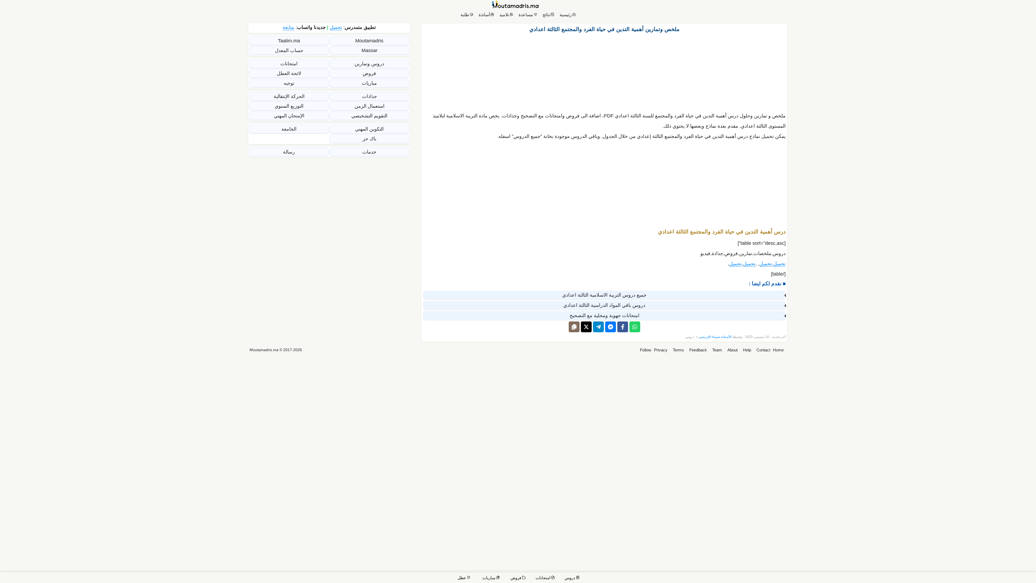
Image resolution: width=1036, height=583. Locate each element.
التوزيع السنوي (289, 106)
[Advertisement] (604, 71)
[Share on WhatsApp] (634, 326)
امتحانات (289, 63)
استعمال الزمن (369, 106)
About (732, 350)
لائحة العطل (289, 73)
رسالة (289, 152)
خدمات (369, 152)
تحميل (779, 263)
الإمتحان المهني (289, 115)
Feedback (698, 350)
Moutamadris (369, 40)
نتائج (546, 14)
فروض (369, 73)
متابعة (288, 27)
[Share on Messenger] (610, 326)
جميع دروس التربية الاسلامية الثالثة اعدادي (604, 295)
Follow (645, 350)
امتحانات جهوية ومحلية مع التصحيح (604, 315)
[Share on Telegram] (598, 326)
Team (717, 350)
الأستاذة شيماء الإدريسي (715, 337)
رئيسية (566, 14)
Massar (369, 50)
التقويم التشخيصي (369, 115)
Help (747, 350)
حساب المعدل (289, 50)
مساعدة (526, 14)
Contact (763, 350)
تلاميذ (504, 14)
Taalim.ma (289, 40)
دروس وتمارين (369, 63)
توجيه (289, 83)
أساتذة (484, 14)
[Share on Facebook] (622, 326)
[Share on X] (586, 326)
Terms (678, 350)
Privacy (660, 350)
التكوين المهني (369, 129)
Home (778, 350)
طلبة (465, 14)
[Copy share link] (574, 326)
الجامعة (289, 129)
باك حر (369, 138)
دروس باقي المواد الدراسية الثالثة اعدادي (604, 305)
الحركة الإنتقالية (289, 96)
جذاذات (369, 96)
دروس (689, 337)
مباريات (369, 83)
